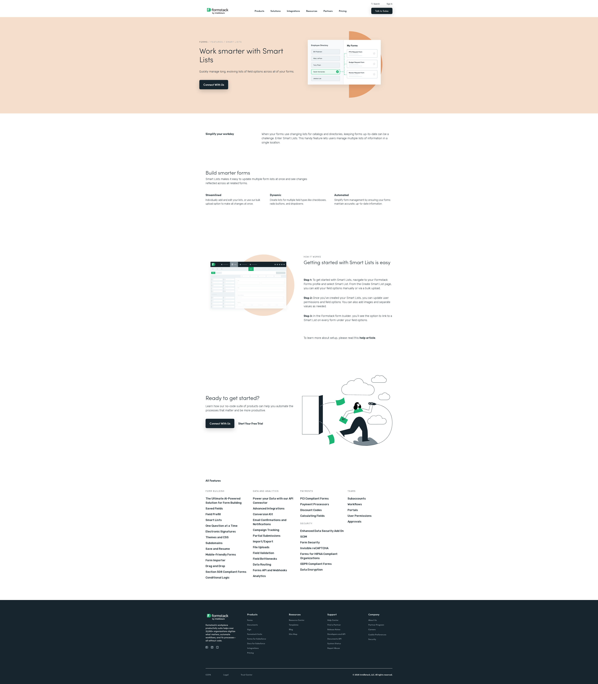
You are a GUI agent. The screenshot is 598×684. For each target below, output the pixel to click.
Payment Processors (314, 504)
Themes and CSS (217, 537)
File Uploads (261, 547)
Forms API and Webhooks (270, 570)
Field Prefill (213, 514)
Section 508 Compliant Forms (226, 572)
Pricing (342, 10)
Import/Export (263, 541)
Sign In (389, 3)
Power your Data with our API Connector (273, 500)
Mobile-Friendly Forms (221, 554)
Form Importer (215, 560)
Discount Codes (311, 510)
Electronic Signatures (221, 531)
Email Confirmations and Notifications (269, 522)
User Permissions (360, 516)
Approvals (354, 521)
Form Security (310, 542)
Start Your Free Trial (250, 423)
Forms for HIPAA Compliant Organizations (318, 556)
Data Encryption (311, 569)
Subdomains (214, 543)
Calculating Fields (312, 516)
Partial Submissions (266, 535)
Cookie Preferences (377, 634)
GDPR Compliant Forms (316, 564)
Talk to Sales (382, 10)
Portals (353, 510)
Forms (203, 42)
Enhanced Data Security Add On (322, 531)
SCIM (303, 536)
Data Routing (262, 564)
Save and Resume (218, 549)
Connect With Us (213, 84)
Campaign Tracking (266, 530)
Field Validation (263, 553)
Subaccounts (357, 498)
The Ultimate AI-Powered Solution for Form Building (224, 500)
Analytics (259, 576)
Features (217, 42)
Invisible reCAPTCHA (314, 548)
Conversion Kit (263, 514)
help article (367, 338)
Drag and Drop (215, 566)
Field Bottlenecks (265, 558)
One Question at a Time (221, 526)
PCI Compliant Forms (314, 498)
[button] (259, 11)
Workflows (355, 504)
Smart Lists (214, 520)
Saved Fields (214, 508)
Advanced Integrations (269, 508)
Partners (328, 10)
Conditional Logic (217, 577)
